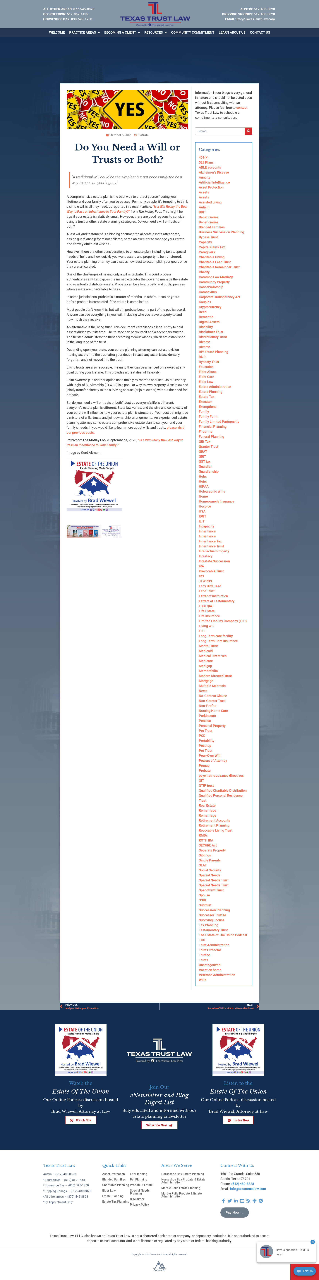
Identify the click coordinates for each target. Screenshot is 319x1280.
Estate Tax (206, 397)
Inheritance (207, 531)
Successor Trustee (212, 915)
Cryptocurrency (210, 307)
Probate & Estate (141, 1185)
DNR (202, 357)
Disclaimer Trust (211, 332)
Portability (206, 741)
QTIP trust (206, 785)
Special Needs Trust (214, 880)
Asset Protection (211, 187)
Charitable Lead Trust (215, 262)
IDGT (202, 516)
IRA (201, 566)
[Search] (248, 131)
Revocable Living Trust (215, 830)
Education (206, 367)
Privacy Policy (139, 1204)
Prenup (204, 765)
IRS (201, 576)
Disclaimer (137, 1199)
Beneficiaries (208, 217)
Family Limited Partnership (219, 422)
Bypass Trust (208, 237)
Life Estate (207, 611)
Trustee (204, 955)
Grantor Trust (208, 446)
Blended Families (212, 227)
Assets (204, 192)
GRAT (203, 451)
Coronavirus (208, 292)
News (203, 691)
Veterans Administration (217, 975)
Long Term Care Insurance (218, 641)
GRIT (202, 456)
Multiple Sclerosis (212, 686)
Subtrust (205, 905)
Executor (205, 402)
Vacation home (210, 970)
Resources (153, 32)
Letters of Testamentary (216, 601)
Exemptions (207, 407)
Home (203, 496)
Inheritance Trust (211, 546)
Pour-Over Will (209, 756)
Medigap (205, 666)
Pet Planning (138, 1179)
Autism (204, 207)
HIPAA (204, 486)
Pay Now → (235, 1212)
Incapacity (206, 526)
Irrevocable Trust (211, 571)
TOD (202, 940)
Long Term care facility (216, 636)
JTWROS (205, 581)
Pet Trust (205, 731)
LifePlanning (138, 1174)
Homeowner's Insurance (216, 501)
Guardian (205, 466)
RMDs (203, 835)
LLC (202, 631)
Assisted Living (210, 202)
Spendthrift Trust (211, 890)
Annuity (204, 177)
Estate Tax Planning (115, 1201)
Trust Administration (214, 945)
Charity (204, 272)
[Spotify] (261, 1201)
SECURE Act (208, 845)
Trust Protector (210, 950)
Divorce (204, 342)
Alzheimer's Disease (214, 172)
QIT (201, 780)
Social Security (210, 870)
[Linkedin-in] (236, 1201)
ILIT (202, 521)
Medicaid (206, 651)
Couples (205, 302)
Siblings (205, 855)
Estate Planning (210, 392)
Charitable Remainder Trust (219, 267)
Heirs (203, 476)
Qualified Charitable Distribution (223, 790)
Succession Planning (214, 910)
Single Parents (210, 860)
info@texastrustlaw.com (248, 1189)
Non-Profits (207, 706)
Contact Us (260, 32)
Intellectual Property (214, 551)
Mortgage (206, 681)
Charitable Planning (115, 1185)
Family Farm (208, 417)
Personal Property (212, 726)
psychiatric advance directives (221, 775)
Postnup (205, 746)
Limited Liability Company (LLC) (223, 621)
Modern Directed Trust (215, 676)
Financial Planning (213, 427)
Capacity (205, 242)
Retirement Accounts (214, 820)
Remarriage (207, 810)
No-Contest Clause (213, 696)
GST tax (204, 461)
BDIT (202, 212)
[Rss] (248, 1201)
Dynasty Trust (209, 362)
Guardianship (209, 471)
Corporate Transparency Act (219, 297)
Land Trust (207, 591)
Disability (206, 327)
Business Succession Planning (221, 232)
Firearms (205, 431)
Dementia (206, 317)
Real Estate (207, 805)
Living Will (206, 626)
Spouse (204, 895)
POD (202, 736)
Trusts (203, 960)
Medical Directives (213, 656)
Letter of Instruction (213, 596)
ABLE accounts (210, 167)
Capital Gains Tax (212, 247)
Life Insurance (209, 616)
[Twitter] (230, 1201)
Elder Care (206, 377)
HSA (202, 511)
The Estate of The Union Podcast (223, 935)
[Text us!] (304, 1272)
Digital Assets (209, 322)
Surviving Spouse (211, 920)
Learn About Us (232, 32)
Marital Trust (208, 646)
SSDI (202, 900)
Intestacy (205, 556)
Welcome (57, 32)
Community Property (214, 282)
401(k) (203, 157)
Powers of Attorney (213, 760)
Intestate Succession (214, 561)
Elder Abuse (208, 372)
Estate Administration (215, 387)
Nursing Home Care (213, 711)
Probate (205, 770)
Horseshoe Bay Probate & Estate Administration (183, 1181)
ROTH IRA (206, 840)
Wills (202, 980)
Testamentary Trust (213, 930)
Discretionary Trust (213, 337)
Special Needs (209, 875)
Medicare (206, 661)
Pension (205, 721)
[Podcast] (254, 1201)
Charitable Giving (211, 257)
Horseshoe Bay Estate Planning (182, 1174)
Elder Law (206, 382)
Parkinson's (207, 716)
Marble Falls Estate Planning (180, 1188)
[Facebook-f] (223, 1201)
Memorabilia (208, 671)
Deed (203, 312)
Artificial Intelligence (214, 182)
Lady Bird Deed (210, 586)
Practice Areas (82, 32)
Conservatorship (211, 287)
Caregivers (207, 252)
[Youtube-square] (242, 1201)
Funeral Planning (211, 436)
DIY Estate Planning (213, 352)
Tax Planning (208, 925)
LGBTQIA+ (206, 606)
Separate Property (212, 850)
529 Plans (206, 162)
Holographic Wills (212, 491)
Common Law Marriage (216, 277)
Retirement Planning (214, 825)
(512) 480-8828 (242, 1184)
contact (241, 107)
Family (204, 412)
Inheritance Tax (210, 541)
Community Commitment (192, 32)
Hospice (205, 506)
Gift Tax (204, 441)
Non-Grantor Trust (212, 701)
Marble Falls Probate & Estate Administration (181, 1195)
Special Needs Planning (140, 1192)
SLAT (203, 865)
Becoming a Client (120, 32)
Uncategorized (209, 965)
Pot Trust (205, 751)
